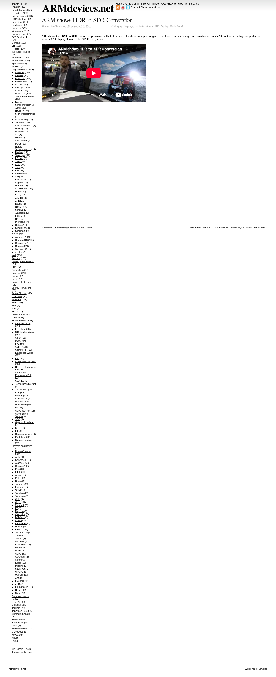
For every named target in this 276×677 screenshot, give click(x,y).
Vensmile (19, 541)
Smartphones (19, 10)
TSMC (18, 161)
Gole (17, 499)
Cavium (19, 90)
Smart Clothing (19, 293)
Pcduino (19, 565)
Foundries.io (21, 587)
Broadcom (20, 179)
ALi (16, 134)
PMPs (15, 302)
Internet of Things (21, 52)
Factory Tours (19, 34)
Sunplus (19, 209)
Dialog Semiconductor (23, 103)
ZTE (17, 200)
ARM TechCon (22, 323)
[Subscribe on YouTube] (123, 8)
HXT (17, 219)
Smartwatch (18, 57)
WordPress (251, 668)
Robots (15, 49)
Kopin (18, 562)
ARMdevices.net (78, 8)
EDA (14, 267)
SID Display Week (165, 26)
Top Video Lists (20, 611)
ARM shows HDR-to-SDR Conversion (87, 19)
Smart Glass (18, 60)
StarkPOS (20, 568)
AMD (17, 164)
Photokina (20, 437)
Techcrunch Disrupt (25, 384)
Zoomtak (19, 505)
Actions (19, 84)
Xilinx (17, 167)
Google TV (20, 243)
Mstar (18, 143)
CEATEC (19, 381)
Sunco (18, 559)
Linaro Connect (23, 451)
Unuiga (18, 526)
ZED (17, 584)
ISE (17, 431)
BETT (18, 428)
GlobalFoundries (23, 125)
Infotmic (19, 158)
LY (16, 508)
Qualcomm (21, 119)
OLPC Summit (22, 410)
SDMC (18, 490)
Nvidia (18, 128)
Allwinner (19, 72)
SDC (17, 419)
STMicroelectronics (25, 114)
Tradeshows (18, 320)
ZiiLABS (19, 197)
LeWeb (18, 395)
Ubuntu (19, 246)
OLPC (18, 553)
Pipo (17, 469)
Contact (135, 7)
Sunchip (19, 493)
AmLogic (19, 87)
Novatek (19, 206)
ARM (180, 26)
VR (13, 45)
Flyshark (19, 581)
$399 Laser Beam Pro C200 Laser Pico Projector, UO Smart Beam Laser (227, 227)
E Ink (17, 472)
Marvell (19, 131)
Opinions (16, 605)
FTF (17, 392)
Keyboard (17, 634)
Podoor (19, 547)
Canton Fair (21, 398)
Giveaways (18, 631)
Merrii (18, 550)
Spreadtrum (21, 140)
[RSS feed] (118, 8)
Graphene (17, 296)
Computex (20, 349)
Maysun (19, 511)
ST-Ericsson (21, 188)
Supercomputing (23, 440)
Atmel (18, 107)
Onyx (18, 502)
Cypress (19, 182)
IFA (16, 343)
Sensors (16, 273)
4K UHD (16, 66)
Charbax (59, 26)
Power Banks (19, 314)
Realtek (19, 152)
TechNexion (21, 532)
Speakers (17, 63)
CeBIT (18, 346)
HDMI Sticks (18, 19)
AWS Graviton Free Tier (174, 3)
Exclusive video (20, 628)
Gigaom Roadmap (24, 422)
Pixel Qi (19, 529)
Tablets (15, 4)
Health (15, 279)
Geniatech (20, 460)
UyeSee (19, 575)
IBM (17, 170)
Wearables (17, 31)
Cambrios (20, 514)
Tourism (16, 608)
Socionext (20, 231)
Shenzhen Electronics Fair (23, 374)
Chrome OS (21, 240)
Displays (128, 26)
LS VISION (21, 523)
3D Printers (18, 622)
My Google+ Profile (21, 649)
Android (19, 237)
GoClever (20, 556)
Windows (20, 249)
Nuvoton (19, 225)
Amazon (19, 173)
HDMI (18, 590)
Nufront (19, 185)
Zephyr (19, 252)
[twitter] (128, 8)
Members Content (21, 614)
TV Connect (21, 389)
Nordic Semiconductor (23, 148)
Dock (14, 625)
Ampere (19, 75)
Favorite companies (22, 446)
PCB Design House (22, 37)
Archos (19, 463)
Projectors (17, 22)
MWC (18, 340)
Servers (16, 258)
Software (16, 299)
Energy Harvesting (21, 287)
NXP (17, 137)
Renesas (20, 191)
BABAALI (20, 517)
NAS (14, 308)
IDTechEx (20, 329)
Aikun (18, 475)
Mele (17, 478)
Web (14, 255)
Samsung (20, 122)
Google (19, 466)
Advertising (155, 7)
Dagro (18, 481)
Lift (16, 407)
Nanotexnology (23, 434)
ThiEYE (19, 535)
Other (15, 317)
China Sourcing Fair (25, 361)
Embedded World (24, 352)
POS (14, 640)
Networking (18, 270)
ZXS (17, 578)
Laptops (16, 7)
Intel (17, 194)
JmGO (18, 538)
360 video (17, 619)
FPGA (15, 311)
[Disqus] (154, 163)
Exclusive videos (144, 26)
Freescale (20, 81)
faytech (19, 487)
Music (15, 637)
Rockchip (20, 78)
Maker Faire (21, 401)
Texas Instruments (25, 96)
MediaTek (20, 93)
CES (17, 337)
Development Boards (23, 261)
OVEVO (19, 572)
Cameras (16, 28)
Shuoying (20, 496)
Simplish (263, 668)
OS (13, 234)
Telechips (20, 155)
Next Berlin (21, 404)
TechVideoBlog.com (22, 652)
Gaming (16, 42)
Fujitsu (18, 216)
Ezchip (18, 203)
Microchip (20, 222)
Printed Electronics (21, 282)
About (144, 7)
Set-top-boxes (19, 16)
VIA (17, 176)
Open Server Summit (22, 415)
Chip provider (19, 69)
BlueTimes (20, 544)
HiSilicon (19, 111)
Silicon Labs (21, 228)
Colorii (18, 520)
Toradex (19, 484)
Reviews (16, 602)
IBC (17, 358)
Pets (14, 305)
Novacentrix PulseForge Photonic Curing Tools (68, 227)
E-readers (17, 13)
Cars (14, 276)
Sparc (18, 593)
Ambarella (20, 212)
